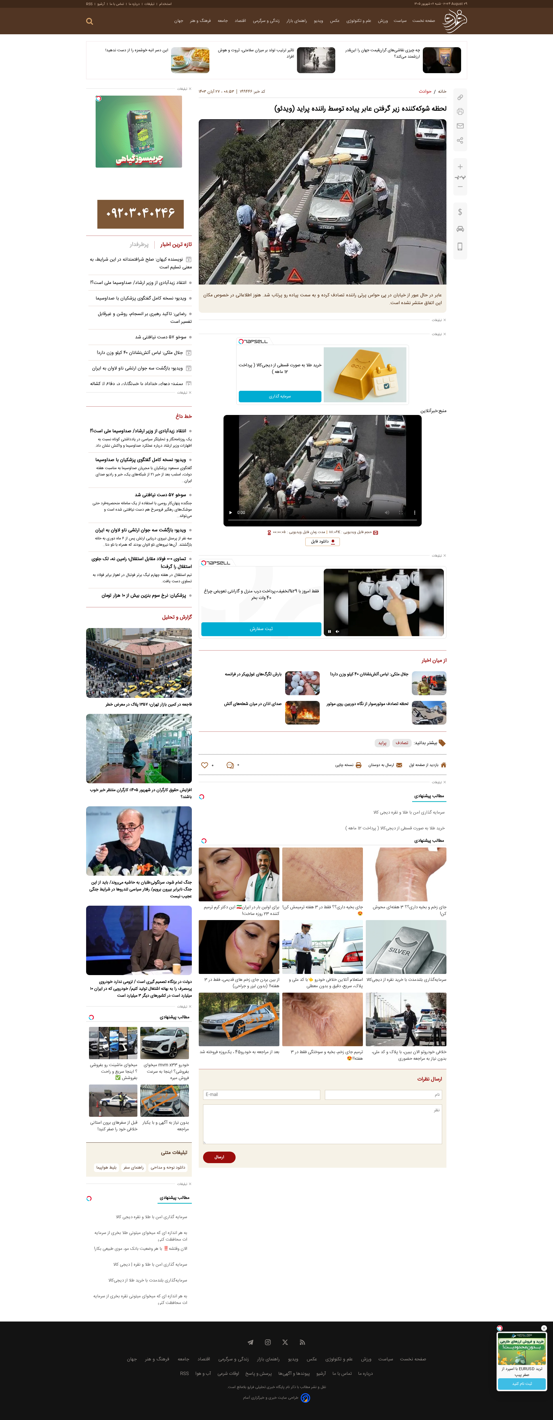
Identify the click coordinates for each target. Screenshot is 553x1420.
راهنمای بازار (297, 21)
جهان (179, 21)
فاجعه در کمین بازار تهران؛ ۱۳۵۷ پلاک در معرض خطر (149, 704)
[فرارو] (454, 21)
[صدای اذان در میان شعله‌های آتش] (302, 713)
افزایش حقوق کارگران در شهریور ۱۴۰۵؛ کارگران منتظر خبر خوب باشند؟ (141, 794)
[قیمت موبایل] (460, 248)
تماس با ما (117, 4)
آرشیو (101, 4)
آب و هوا (203, 1373)
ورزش (383, 21)
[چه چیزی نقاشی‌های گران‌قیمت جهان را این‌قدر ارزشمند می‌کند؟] (442, 60)
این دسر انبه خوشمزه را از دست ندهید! (136, 50)
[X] (285, 1342)
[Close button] (544, 1328)
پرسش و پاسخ (258, 1373)
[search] (89, 21)
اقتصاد (241, 21)
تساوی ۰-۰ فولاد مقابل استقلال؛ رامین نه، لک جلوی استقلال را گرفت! (142, 563)
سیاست (400, 21)
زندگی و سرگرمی (267, 21)
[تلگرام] (250, 1342)
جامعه (223, 21)
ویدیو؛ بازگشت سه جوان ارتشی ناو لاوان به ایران (137, 368)
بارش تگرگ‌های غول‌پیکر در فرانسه (253, 674)
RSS (89, 4)
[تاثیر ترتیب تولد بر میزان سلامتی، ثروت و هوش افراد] (316, 60)
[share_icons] (460, 140)
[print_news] (460, 111)
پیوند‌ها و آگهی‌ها (294, 1373)
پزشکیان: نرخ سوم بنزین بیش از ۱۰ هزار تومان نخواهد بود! (147, 599)
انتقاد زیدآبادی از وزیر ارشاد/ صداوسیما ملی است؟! (138, 283)
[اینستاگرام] (267, 1342)
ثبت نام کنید (522, 1384)
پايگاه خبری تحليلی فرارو (265, 1387)
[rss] (302, 1342)
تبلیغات (149, 4)
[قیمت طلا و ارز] (460, 213)
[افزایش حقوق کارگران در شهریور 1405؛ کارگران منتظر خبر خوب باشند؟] (139, 748)
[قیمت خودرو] (460, 230)
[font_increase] (460, 167)
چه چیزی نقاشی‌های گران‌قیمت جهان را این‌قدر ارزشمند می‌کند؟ (382, 53)
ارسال (219, 1157)
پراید (382, 743)
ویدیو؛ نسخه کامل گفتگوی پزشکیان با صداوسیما (141, 298)
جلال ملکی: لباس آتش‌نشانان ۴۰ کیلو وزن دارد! (369, 674)
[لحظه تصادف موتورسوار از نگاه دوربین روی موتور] (429, 713)
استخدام (165, 4)
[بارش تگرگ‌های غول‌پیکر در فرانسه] (302, 683)
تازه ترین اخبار (176, 245)
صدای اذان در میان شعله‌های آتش (253, 704)
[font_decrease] (460, 187)
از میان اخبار (434, 660)
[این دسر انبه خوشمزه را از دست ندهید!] (190, 60)
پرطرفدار (139, 245)
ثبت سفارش (261, 629)
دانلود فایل (320, 541)
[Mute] (337, 631)
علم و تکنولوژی (359, 21)
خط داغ (184, 417)
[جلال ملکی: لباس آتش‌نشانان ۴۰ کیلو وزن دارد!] (429, 683)
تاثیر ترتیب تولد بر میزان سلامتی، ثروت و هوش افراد (256, 53)
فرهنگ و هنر (201, 21)
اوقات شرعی (228, 1373)
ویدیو (319, 21)
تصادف (402, 743)
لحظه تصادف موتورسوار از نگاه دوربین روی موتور (367, 704)
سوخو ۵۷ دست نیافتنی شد (160, 337)
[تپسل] (241, 341)
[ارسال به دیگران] (460, 126)
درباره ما (134, 4)
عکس (335, 21)
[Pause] (329, 631)
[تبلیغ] (140, 214)
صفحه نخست (423, 21)
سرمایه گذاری (280, 396)
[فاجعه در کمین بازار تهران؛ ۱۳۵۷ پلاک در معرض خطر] (139, 662)
